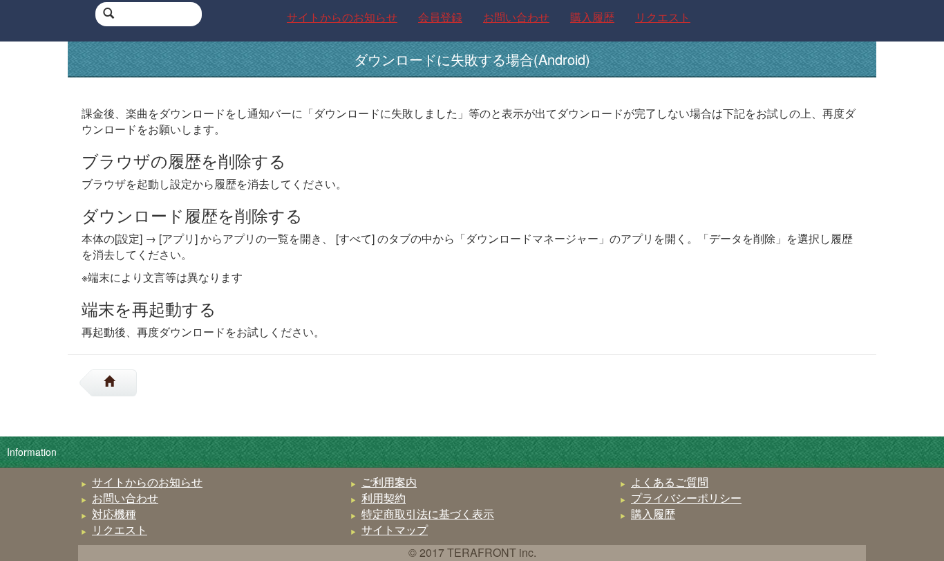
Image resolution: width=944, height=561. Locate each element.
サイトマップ (394, 529)
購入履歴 (653, 514)
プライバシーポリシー (686, 498)
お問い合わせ (125, 498)
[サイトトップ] (115, 382)
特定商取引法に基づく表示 (427, 514)
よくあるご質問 (669, 482)
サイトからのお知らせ (147, 482)
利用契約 (383, 498)
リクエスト (119, 529)
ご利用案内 (389, 482)
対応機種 (114, 514)
